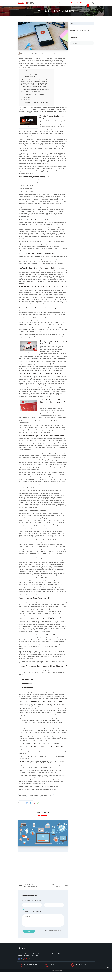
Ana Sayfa (59, 2)
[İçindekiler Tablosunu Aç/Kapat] (51, 71)
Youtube (33, 743)
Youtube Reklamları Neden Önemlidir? (29, 76)
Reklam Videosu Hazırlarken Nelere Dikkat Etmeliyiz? (34, 85)
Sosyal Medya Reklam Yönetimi (26, 799)
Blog (87, 2)
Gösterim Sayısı (26, 97)
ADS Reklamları (22, 795)
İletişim (82, 2)
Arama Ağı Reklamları (33, 795)
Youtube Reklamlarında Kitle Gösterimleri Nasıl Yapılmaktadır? (36, 88)
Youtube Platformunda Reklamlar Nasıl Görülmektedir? (34, 93)
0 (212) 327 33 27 (55, 964)
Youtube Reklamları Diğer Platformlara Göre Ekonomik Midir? (36, 89)
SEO (54, 53)
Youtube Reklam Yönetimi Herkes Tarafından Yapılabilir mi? (35, 86)
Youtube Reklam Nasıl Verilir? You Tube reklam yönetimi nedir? (36, 83)
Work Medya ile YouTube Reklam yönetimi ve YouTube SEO (34, 81)
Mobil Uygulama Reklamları (47, 795)
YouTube (45, 53)
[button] (43, 679)
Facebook (59, 156)
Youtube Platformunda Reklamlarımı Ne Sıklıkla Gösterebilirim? (36, 96)
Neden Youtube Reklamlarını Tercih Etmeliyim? (33, 78)
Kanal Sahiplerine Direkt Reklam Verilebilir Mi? (33, 91)
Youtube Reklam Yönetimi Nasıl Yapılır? (29, 73)
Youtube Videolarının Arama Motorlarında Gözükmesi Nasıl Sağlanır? (38, 104)
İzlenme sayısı (26, 101)
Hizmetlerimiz (74, 2)
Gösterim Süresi (26, 99)
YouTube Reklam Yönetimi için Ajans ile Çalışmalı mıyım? (34, 80)
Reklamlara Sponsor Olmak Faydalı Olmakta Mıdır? (34, 94)
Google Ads (50, 53)
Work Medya (26, 53)
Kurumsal (66, 2)
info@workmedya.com (30, 964)
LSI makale (53, 732)
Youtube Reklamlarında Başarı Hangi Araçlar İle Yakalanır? (35, 102)
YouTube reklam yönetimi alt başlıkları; (29, 74)
